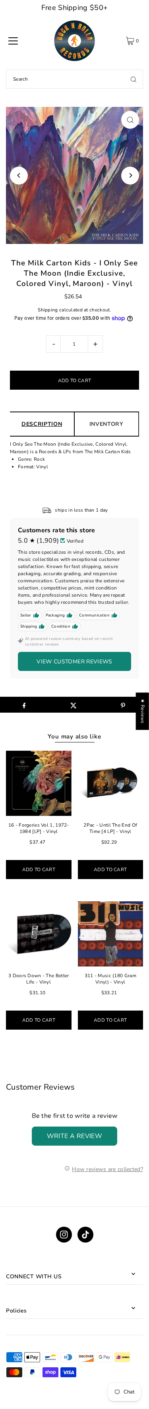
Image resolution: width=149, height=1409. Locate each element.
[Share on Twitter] (73, 705)
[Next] (130, 175)
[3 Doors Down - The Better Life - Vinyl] (39, 934)
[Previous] (19, 175)
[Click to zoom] (130, 120)
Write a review (75, 1136)
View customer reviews (74, 661)
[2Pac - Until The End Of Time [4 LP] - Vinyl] (110, 783)
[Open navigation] (13, 41)
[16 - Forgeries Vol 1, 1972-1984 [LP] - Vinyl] (39, 783)
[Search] (133, 79)
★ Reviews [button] (142, 711)
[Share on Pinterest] (123, 705)
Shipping (48, 310)
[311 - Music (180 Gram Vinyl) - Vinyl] (110, 934)
